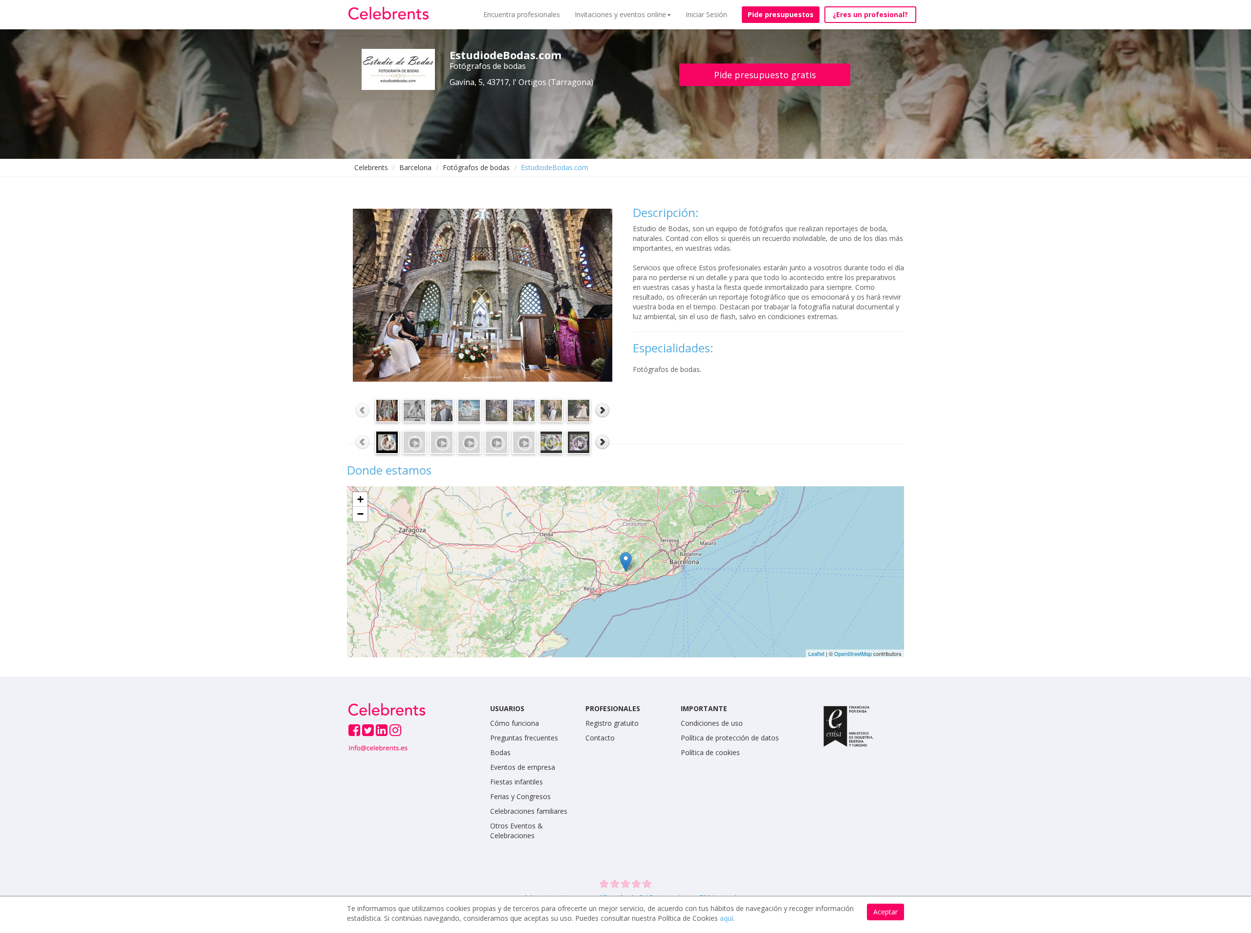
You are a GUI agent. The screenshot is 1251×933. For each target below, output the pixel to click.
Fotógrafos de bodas (476, 167)
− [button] (360, 514)
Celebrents (371, 167)
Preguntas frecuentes (524, 737)
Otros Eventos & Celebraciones (516, 830)
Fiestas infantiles (516, 781)
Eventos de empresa (522, 767)
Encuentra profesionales (521, 14)
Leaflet (816, 653)
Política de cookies (710, 752)
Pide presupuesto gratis (765, 75)
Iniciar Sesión (706, 14)
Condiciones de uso (712, 723)
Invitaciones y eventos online (620, 14)
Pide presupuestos (781, 14)
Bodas (500, 752)
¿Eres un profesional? (870, 14)
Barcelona (415, 167)
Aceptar (885, 911)
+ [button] (360, 499)
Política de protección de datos (730, 737)
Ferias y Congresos (520, 796)
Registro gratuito (612, 723)
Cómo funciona (514, 723)
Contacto (600, 737)
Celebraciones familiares (528, 811)
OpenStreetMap (853, 653)
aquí (726, 918)
